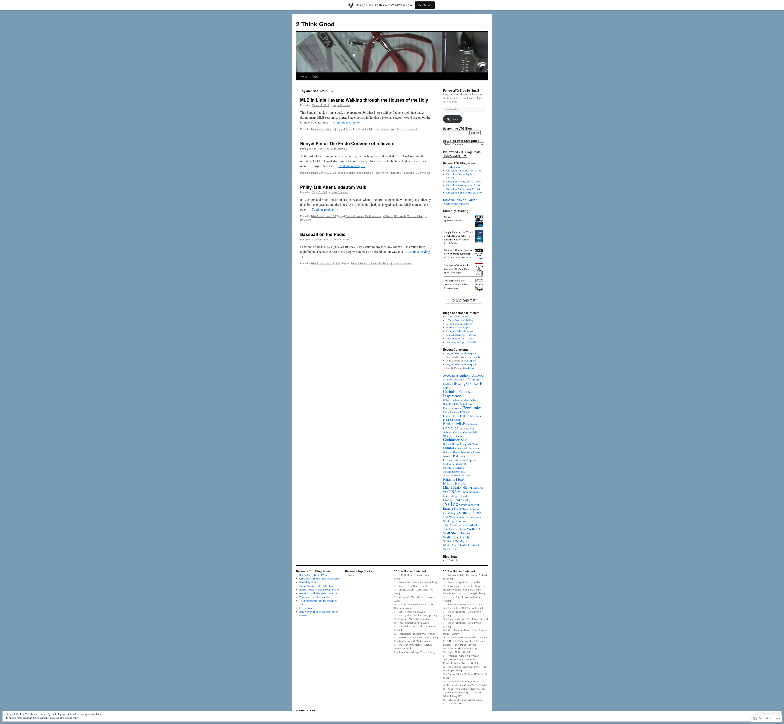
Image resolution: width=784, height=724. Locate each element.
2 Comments (423, 172)
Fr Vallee (450, 428)
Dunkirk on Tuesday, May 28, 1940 (463, 181)
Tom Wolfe (468, 528)
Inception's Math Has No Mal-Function (318, 593)
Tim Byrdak (407, 172)
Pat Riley (465, 500)
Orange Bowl (388, 129)
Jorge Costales (341, 105)
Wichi (465, 537)
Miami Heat (453, 479)
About (315, 76)
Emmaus (465, 412)
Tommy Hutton (415, 216)
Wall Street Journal (457, 532)
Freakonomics (472, 424)
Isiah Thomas (454, 452)
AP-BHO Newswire (452, 379)
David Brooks (466, 404)
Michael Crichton (454, 220)
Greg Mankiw (469, 444)
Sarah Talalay (449, 517)
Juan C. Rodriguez (454, 456)
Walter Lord (452, 537)
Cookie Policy (72, 717)
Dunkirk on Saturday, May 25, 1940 (464, 192)
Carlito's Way (305, 607)
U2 (478, 529)
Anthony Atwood (471, 375)
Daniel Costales (451, 404)
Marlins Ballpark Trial (454, 471)
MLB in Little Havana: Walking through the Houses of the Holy (364, 100)
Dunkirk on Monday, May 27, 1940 (463, 185)
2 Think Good (315, 23)
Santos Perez (469, 512)
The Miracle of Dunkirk (460, 524)
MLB (445, 492)
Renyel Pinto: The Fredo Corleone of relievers (347, 143)
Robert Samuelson (471, 508)
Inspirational (475, 448)
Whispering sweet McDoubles (314, 596)
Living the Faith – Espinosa (459, 331)
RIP (338, 263)
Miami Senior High (456, 487)
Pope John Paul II (471, 505)
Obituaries (463, 496)
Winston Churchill (452, 545)
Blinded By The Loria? (310, 582)
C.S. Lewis (474, 383)
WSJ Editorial (470, 545)
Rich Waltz (400, 216)
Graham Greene (451, 444)
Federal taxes (451, 416)
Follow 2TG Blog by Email (461, 90)
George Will (470, 432)
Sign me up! (453, 119)
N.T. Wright (452, 243)
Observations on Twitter (460, 200)
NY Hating (385, 263)
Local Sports (469, 460)
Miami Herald (454, 483)
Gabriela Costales (453, 432)
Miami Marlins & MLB (323, 129)
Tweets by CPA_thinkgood (456, 203)
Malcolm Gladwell (454, 464)
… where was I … (455, 166)
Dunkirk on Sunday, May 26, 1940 (463, 188)
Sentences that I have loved (469, 517)
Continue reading (346, 122)
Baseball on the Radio (323, 234)
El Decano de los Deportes (459, 327)
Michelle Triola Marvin (376, 172)
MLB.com (374, 129)
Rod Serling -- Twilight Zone (313, 574)
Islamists (465, 452)
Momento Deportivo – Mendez (461, 334)
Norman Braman (468, 492)
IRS (445, 452)
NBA (453, 491)
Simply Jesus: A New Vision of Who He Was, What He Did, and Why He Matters (458, 235)
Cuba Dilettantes (452, 400)
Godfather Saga (354, 172)
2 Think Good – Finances (458, 316)
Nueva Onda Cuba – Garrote (460, 338)
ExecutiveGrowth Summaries (459, 257)
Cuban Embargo (470, 400)
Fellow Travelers (470, 416)
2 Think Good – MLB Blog (459, 320)
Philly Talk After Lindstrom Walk (333, 187)
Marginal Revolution (453, 467)
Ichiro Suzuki (461, 448)
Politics (452, 503)
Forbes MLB (454, 423)
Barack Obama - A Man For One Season (319, 589)
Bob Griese (448, 384)
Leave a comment (407, 129)
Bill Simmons (471, 379)
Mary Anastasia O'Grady (456, 475)
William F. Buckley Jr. (455, 541)
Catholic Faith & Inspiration (457, 393)
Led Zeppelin (360, 129)
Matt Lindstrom (373, 216)
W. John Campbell (454, 272)
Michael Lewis (477, 487)
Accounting (450, 375)
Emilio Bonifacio (451, 412)
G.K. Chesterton (466, 428)
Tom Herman (451, 529)
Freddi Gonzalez (354, 216)
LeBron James (452, 460)
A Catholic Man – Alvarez (459, 323)
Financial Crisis (452, 419)
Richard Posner (453, 508)
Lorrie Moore (452, 287)
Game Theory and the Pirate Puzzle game (319, 578)
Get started (424, 5)
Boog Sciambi (358, 263)
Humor (448, 447)
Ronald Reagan (450, 513)
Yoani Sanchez (449, 549)
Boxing (460, 383)
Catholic (448, 387)
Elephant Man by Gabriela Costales (316, 585)
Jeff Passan (475, 452)
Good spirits (470, 353)
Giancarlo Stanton (453, 436)
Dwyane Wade (452, 408)
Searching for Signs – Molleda (461, 342)
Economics (472, 407)
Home (304, 76)
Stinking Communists (457, 521)
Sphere (447, 216)
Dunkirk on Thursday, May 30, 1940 (464, 170)
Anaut (348, 129)
